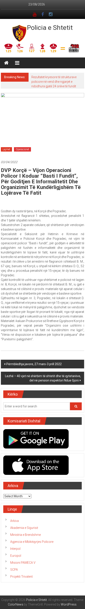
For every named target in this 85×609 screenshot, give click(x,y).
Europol (15, 555)
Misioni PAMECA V (23, 562)
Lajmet (6, 149)
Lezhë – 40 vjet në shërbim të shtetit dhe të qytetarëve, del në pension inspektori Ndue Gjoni (43, 378)
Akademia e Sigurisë (24, 528)
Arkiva (14, 521)
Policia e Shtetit (50, 27)
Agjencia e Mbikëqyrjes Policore (31, 541)
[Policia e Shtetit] (6, 62)
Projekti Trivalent (21, 576)
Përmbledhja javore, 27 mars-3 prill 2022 (34, 364)
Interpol (15, 548)
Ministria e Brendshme (25, 534)
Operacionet (22, 149)
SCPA (14, 569)
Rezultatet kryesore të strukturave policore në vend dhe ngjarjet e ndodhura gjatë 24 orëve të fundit (53, 81)
